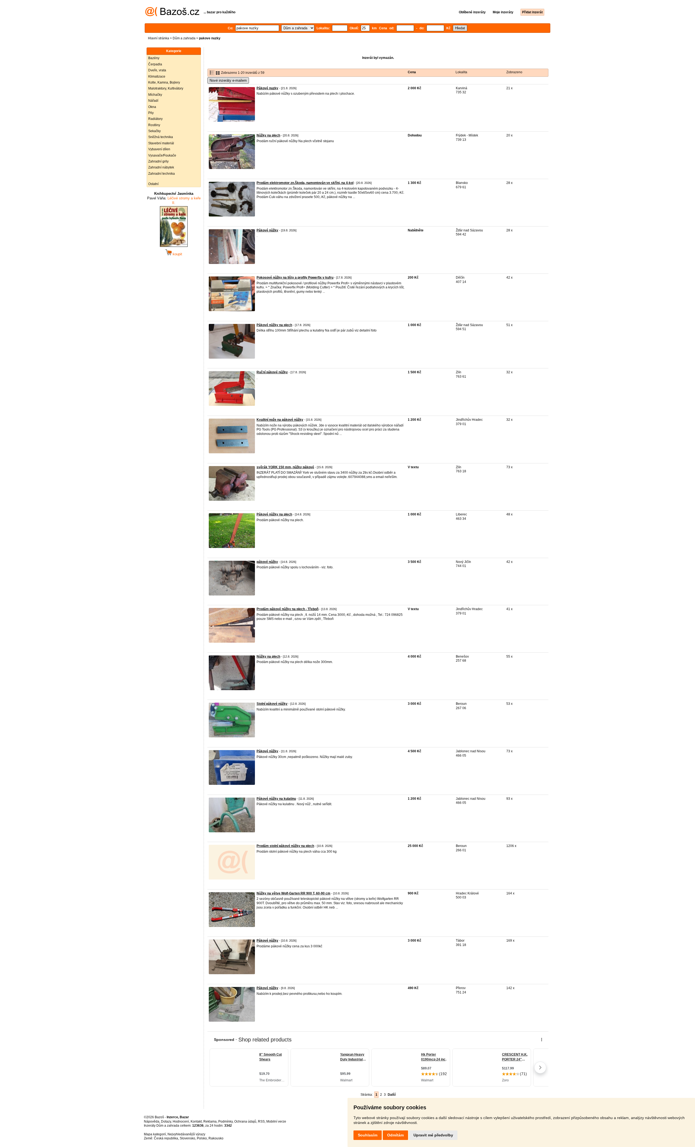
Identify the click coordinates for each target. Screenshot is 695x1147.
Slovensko (187, 1138)
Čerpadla (155, 64)
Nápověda (151, 1121)
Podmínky (225, 1121)
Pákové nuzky (267, 88)
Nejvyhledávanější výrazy (186, 1134)
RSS (261, 1121)
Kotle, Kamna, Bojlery (164, 82)
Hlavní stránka (158, 38)
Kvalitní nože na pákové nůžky (280, 420)
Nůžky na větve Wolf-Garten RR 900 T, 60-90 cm (293, 893)
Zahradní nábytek (161, 167)
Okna (152, 107)
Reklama (210, 1121)
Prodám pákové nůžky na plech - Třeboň (287, 609)
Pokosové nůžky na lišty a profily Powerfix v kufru (295, 277)
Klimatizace (156, 76)
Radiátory (155, 119)
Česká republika (166, 1138)
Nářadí (153, 101)
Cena (412, 72)
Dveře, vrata (157, 70)
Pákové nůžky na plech (274, 325)
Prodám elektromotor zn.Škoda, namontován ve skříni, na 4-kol (305, 183)
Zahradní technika (161, 174)
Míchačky (155, 95)
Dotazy (166, 1121)
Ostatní (153, 184)
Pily (151, 113)
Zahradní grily (158, 161)
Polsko (202, 1138)
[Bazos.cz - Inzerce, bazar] (172, 15)
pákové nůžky (267, 562)
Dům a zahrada (184, 38)
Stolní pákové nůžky (272, 704)
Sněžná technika (160, 137)
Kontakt (196, 1121)
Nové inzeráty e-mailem (228, 80)
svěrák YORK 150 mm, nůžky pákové (285, 467)
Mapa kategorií (155, 1134)
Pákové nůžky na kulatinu (276, 799)
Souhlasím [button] (367, 1135)
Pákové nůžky (267, 230)
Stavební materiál (161, 143)
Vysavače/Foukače (162, 155)
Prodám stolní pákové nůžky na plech (285, 846)
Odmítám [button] (395, 1135)
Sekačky (154, 131)
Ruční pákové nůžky (272, 372)
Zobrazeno (514, 72)
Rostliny (154, 125)
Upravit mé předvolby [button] (433, 1135)
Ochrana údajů (245, 1121)
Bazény (153, 58)
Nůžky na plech (268, 135)
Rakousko (215, 1138)
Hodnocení (181, 1121)
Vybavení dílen (159, 149)
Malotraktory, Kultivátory (165, 88)
